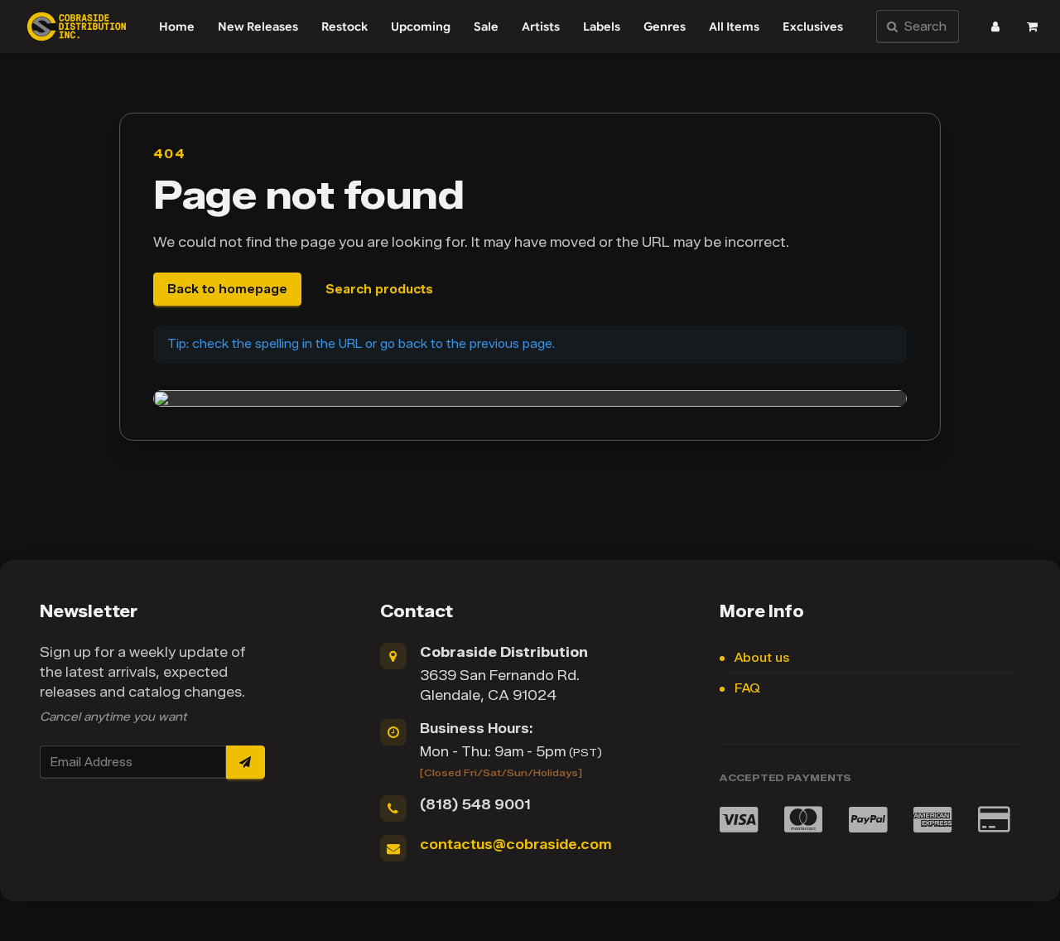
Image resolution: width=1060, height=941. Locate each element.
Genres (664, 26)
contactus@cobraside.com (515, 844)
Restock (344, 26)
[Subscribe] (245, 762)
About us (762, 658)
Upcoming (420, 26)
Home (177, 26)
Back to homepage (227, 289)
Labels (601, 26)
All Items (734, 26)
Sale (486, 26)
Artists (541, 26)
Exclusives (813, 26)
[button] (995, 26)
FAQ (747, 689)
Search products (379, 289)
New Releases (258, 26)
